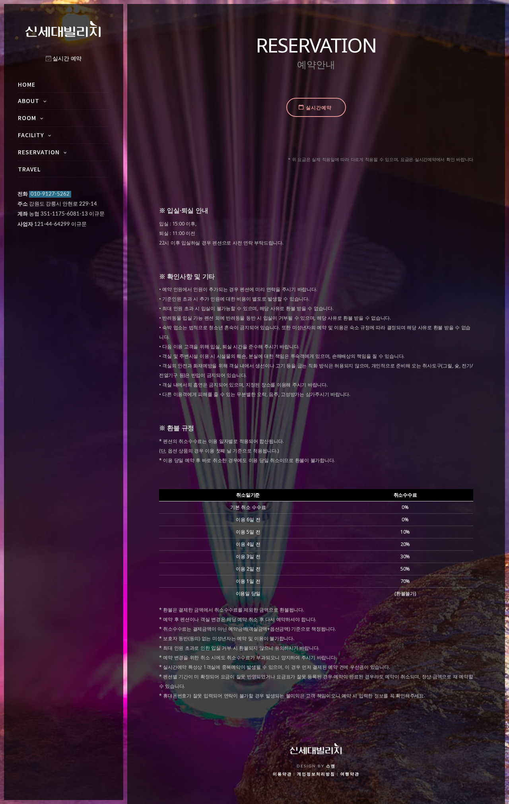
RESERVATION (39, 152)
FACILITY (31, 135)
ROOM (27, 118)
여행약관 (349, 774)
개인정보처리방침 (316, 774)
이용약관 (282, 774)
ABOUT (28, 101)
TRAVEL (29, 169)
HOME (26, 84)
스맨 (331, 766)
